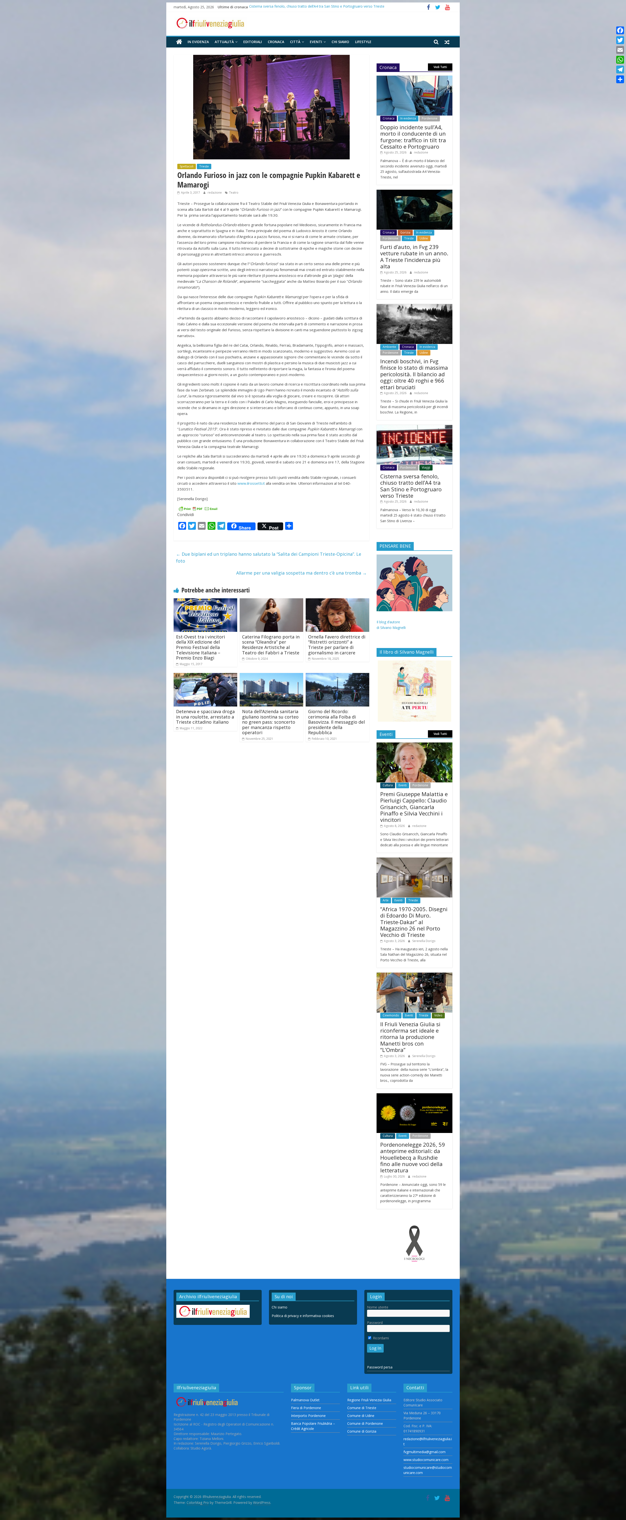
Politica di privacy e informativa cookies (303, 1315)
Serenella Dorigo (424, 941)
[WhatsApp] (620, 60)
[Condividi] (620, 79)
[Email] (620, 50)
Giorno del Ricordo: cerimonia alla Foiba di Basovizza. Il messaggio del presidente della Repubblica (336, 721)
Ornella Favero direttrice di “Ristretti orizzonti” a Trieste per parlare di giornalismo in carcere (336, 645)
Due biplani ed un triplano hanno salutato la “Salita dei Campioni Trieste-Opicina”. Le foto (268, 557)
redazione (215, 192)
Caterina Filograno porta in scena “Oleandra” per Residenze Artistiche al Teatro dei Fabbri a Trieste (271, 645)
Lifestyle (363, 41)
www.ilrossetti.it (251, 483)
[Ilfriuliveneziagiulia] (179, 42)
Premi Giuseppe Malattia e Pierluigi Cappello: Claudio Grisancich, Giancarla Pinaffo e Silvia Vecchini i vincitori (414, 807)
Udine (424, 238)
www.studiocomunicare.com (425, 1459)
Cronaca (276, 41)
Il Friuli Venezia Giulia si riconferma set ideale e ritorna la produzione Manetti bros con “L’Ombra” (410, 1037)
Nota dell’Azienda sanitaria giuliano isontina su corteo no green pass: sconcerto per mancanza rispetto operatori (270, 721)
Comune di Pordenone (365, 1423)
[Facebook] (620, 30)
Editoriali (252, 41)
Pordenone (429, 118)
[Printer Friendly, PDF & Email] (198, 508)
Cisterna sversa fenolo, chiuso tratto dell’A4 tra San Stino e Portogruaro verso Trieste (411, 485)
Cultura (388, 785)
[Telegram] (620, 69)
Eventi (316, 41)
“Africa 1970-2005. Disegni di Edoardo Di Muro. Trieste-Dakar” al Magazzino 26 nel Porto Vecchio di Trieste (413, 922)
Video (438, 1015)
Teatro (233, 192)
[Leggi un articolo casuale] (447, 42)
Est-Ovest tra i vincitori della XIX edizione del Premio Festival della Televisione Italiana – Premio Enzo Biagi (200, 647)
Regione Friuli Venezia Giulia (369, 1400)
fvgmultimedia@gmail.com (424, 1451)
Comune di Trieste (361, 1407)
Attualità (224, 41)
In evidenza (198, 41)
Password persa (379, 1367)
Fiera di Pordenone (306, 1407)
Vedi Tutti (440, 67)
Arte (386, 900)
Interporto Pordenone (308, 1415)
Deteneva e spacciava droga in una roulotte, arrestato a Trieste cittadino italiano (205, 716)
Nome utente (377, 1307)
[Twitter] (620, 40)
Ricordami (380, 1338)
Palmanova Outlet (305, 1400)
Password (375, 1322)
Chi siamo (340, 41)
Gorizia (405, 232)
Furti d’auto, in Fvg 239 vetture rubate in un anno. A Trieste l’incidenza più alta (414, 256)
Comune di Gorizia (361, 1431)
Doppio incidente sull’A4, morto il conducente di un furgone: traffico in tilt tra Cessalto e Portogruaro (413, 136)
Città (295, 41)
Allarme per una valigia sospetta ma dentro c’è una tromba (301, 573)
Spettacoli (186, 166)
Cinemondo (391, 1015)
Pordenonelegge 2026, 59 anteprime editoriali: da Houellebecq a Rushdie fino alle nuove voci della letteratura (412, 1157)
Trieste (204, 166)
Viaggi (426, 467)
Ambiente (389, 347)
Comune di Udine (360, 1415)
